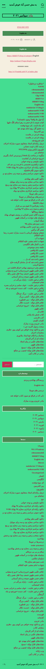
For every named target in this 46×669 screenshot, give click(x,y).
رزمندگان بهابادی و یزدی (34, 380)
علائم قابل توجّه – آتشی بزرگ (31, 297)
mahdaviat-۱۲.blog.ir (35, 107)
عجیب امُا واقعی (37, 250)
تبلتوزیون (40, 489)
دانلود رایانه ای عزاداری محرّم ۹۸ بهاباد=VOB (25, 167)
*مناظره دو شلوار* (36, 84)
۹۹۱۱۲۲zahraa (37, 449)
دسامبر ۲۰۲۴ (38, 415)
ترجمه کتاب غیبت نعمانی (33, 146)
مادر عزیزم (39, 621)
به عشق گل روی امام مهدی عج (31, 128)
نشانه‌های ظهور (37, 344)
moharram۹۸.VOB (36, 113)
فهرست (40, 614)
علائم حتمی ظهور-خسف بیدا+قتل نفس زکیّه (25, 274)
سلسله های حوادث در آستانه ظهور (29, 218)
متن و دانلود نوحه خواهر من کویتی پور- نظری (25, 330)
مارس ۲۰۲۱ (39, 422)
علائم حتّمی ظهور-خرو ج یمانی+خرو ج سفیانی (25, 271)
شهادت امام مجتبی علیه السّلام (31, 241)
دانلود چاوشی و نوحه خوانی (32, 161)
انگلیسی (40, 479)
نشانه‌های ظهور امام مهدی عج (31, 641)
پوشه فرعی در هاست (35, 134)
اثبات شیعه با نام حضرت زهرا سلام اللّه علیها (25, 122)
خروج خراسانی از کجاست (33, 158)
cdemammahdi (38, 90)
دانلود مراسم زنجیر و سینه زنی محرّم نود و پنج (24, 185)
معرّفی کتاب (38, 628)
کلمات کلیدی (38, 321)
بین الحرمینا (39, 131)
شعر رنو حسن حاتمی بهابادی (32, 227)
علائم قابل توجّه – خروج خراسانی (30, 306)
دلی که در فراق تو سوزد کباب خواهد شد (27, 200)
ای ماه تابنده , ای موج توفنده (32, 125)
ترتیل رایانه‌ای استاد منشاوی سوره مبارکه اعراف (23, 143)
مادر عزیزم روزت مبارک (33, 324)
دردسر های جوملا (36, 194)
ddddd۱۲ (27, 39)
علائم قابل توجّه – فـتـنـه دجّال (31, 303)
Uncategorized (38, 473)
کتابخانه (41, 618)
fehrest (41, 463)
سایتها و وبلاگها (38, 212)
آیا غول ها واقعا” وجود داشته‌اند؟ (30, 119)
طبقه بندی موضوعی (35, 247)
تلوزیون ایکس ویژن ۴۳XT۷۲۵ (31, 149)
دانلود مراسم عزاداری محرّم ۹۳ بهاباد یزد (27, 188)
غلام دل (40, 312)
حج (42, 499)
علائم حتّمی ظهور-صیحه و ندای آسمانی (28, 277)
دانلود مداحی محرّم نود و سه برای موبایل (27, 182)
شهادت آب (39, 238)
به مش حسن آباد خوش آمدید (23, 5)
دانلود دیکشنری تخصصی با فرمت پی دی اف (25, 164)
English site (23, 27)
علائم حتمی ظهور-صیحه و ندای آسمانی (28, 578)
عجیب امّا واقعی (37, 253)
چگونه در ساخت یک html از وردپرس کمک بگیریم (23, 155)
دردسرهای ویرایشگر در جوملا (31, 197)
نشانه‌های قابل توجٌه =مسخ (32, 347)
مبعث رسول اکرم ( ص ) (33, 327)
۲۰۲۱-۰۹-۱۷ (15, 39)
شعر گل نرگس (37, 230)
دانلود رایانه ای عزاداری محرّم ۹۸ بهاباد (28, 506)
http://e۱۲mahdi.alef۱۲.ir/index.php (23, 71)
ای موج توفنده (38, 483)
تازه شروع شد (38, 140)
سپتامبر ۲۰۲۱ (38, 418)
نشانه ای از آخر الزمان (34, 338)
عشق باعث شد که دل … (33, 259)
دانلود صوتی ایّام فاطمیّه (34, 170)
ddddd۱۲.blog (38, 101)
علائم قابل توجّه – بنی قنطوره (31, 300)
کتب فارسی (39, 318)
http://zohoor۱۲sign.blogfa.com (23, 61)
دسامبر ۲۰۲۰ (38, 432)
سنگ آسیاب (39, 221)
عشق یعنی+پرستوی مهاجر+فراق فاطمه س (26, 268)
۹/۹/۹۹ (41, 87)
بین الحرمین (39, 486)
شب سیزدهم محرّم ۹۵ (34, 224)
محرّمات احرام (37, 333)
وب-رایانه (40, 651)
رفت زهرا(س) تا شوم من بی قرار (29, 206)
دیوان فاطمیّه (38, 203)
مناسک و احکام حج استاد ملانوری (30, 335)
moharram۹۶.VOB (36, 110)
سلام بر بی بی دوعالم (35, 552)
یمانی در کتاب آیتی (36, 353)
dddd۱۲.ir (39, 98)
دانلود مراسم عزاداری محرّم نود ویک (28, 191)
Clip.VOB (40, 95)
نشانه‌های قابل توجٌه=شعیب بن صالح (29, 350)
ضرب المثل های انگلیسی (33, 244)
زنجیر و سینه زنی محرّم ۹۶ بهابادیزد (29, 209)
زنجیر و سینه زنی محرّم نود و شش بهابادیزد (26, 548)
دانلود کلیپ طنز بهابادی (34, 179)
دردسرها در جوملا (36, 542)
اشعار (41, 476)
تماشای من (39, 152)
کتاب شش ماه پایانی (35, 315)
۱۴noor (41, 446)
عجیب (41, 568)
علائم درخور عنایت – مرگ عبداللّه (30, 294)
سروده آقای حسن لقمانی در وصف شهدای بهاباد (24, 215)
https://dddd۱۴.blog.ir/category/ (20, 56)
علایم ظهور (39, 309)
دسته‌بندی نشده (37, 545)
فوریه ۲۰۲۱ (39, 425)
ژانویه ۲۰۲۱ (39, 428)
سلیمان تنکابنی (38, 558)
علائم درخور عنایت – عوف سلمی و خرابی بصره (24, 285)
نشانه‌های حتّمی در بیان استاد (32, 341)
